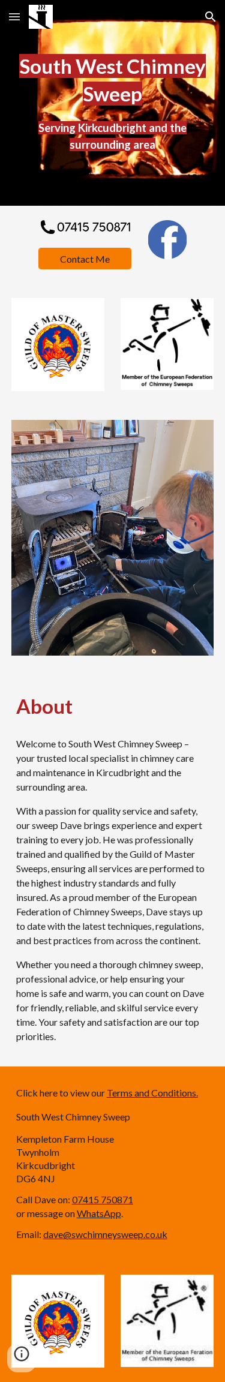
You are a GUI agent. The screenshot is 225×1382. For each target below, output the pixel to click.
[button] (14, 16)
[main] (112, 103)
